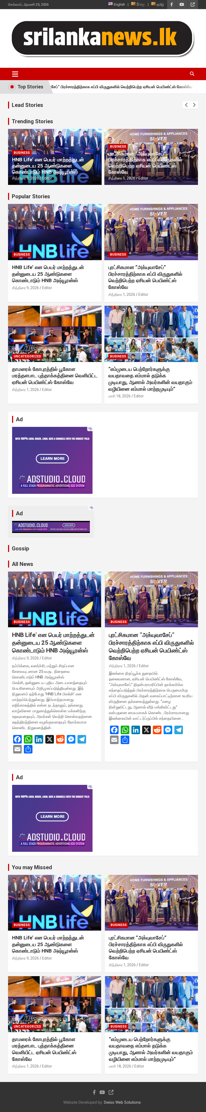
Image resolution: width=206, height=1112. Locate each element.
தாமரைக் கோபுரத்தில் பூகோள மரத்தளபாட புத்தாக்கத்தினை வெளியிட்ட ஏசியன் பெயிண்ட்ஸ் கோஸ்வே (55, 375)
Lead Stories (27, 105)
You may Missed (32, 867)
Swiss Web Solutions (122, 1102)
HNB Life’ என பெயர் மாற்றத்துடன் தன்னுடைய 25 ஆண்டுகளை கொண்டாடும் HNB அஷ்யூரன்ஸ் (48, 165)
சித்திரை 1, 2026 (121, 178)
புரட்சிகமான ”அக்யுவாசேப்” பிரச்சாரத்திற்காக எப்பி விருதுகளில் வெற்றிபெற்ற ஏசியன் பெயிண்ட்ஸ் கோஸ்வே (145, 163)
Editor (47, 178)
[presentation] (186, 105)
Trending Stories (32, 121)
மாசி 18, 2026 (119, 396)
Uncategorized (27, 356)
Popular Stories (31, 196)
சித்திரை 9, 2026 (25, 178)
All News (22, 564)
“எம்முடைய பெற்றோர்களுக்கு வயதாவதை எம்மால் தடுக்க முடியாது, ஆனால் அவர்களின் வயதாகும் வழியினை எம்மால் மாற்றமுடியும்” (150, 379)
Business (22, 153)
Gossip (20, 548)
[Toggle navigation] (15, 74)
